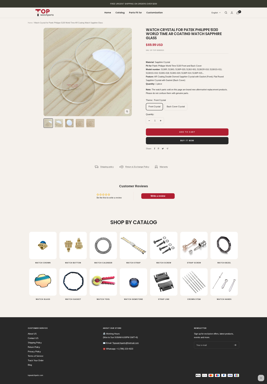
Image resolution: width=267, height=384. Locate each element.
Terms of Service (35, 356)
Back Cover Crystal (176, 106)
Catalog (120, 12)
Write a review (158, 196)
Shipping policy (107, 167)
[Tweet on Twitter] (163, 149)
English (215, 13)
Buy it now (187, 141)
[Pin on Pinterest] (158, 149)
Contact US (33, 338)
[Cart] (237, 12)
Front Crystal (154, 106)
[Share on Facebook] (154, 149)
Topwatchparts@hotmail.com (125, 343)
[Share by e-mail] (167, 149)
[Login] (232, 13)
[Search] (226, 12)
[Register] (235, 345)
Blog (30, 365)
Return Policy (34, 347)
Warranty (164, 167)
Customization (154, 12)
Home (107, 12)
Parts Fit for (135, 12)
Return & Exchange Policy (137, 167)
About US (32, 334)
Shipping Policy (35, 342)
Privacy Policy (34, 351)
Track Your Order (36, 360)
